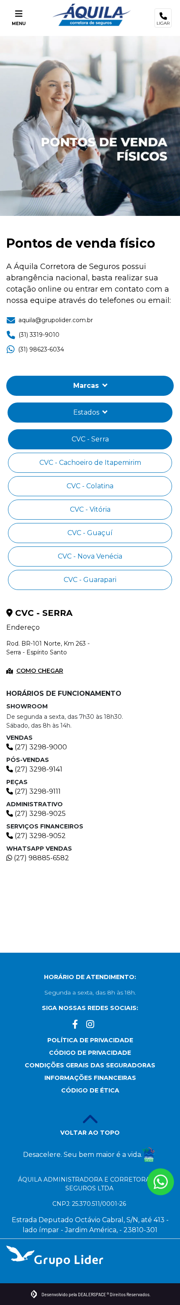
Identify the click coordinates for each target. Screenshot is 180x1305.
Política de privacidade (90, 1040)
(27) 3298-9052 (39, 836)
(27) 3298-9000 (40, 747)
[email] (105, 1026)
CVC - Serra (90, 439)
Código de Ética (90, 1090)
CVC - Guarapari (90, 580)
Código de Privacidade (90, 1052)
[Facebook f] (75, 1026)
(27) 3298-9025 (39, 814)
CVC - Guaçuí (90, 533)
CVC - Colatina (90, 486)
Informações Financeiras (90, 1078)
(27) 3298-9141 (37, 769)
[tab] (90, 413)
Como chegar (39, 670)
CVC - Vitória (90, 509)
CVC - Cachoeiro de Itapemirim (90, 463)
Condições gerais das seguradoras (90, 1065)
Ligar (163, 23)
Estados (87, 412)
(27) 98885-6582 (40, 858)
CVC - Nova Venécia (90, 556)
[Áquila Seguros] (91, 14)
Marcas (87, 386)
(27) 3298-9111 (37, 791)
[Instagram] (90, 1026)
